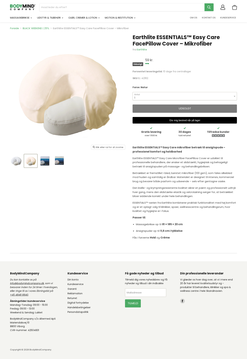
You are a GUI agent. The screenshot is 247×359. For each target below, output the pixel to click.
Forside (14, 28)
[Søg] (209, 7)
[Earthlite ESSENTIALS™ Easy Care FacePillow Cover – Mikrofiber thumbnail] (16, 161)
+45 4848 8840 (19, 294)
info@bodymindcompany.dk (27, 283)
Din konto (73, 279)
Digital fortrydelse (78, 302)
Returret (72, 298)
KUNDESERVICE (228, 17)
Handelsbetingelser (79, 307)
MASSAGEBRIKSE (20, 17)
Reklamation (75, 293)
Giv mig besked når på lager (184, 120)
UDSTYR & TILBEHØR (49, 17)
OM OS (193, 17)
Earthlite (142, 49)
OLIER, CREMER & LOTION (83, 17)
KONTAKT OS (209, 17)
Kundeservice (76, 284)
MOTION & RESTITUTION (119, 17)
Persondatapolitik (78, 312)
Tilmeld (133, 303)
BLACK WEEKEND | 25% (36, 28)
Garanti (72, 289)
